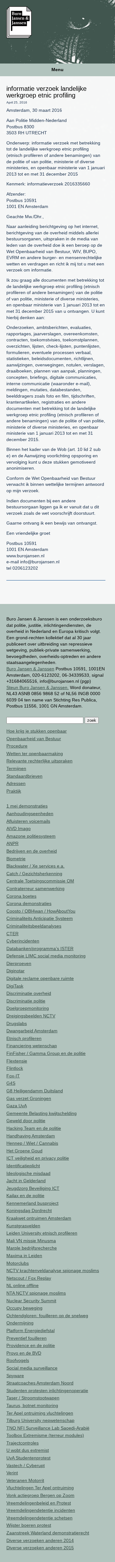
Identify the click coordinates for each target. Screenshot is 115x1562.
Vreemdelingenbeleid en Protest (38, 1502)
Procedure (16, 745)
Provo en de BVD (23, 1353)
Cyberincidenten (22, 940)
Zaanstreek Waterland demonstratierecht (47, 1532)
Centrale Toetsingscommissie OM (40, 880)
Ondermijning (20, 1322)
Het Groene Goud (24, 1150)
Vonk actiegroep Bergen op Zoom (40, 1495)
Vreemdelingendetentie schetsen (39, 1517)
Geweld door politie (25, 1120)
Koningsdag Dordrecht (29, 1210)
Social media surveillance (31, 1368)
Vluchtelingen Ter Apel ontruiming (40, 1487)
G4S (10, 1083)
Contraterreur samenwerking (35, 888)
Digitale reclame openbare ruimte (40, 978)
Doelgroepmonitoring (27, 1008)
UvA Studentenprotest (28, 1457)
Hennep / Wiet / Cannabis (32, 1143)
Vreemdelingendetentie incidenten (40, 1510)
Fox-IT (13, 1075)
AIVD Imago (18, 828)
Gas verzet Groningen (28, 1098)
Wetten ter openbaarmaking (34, 753)
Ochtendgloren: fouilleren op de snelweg (47, 1315)
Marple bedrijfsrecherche (31, 1247)
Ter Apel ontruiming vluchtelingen (39, 1413)
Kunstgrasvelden (23, 1225)
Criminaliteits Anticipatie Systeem (39, 918)
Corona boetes (21, 896)
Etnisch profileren (24, 1038)
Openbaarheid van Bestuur (33, 738)
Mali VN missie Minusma (31, 1240)
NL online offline (22, 1285)
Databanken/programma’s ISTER (39, 948)
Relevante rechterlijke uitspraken (39, 760)
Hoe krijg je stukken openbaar (36, 731)
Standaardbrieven (24, 776)
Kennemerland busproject (32, 1203)
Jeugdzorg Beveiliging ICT (32, 1188)
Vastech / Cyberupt (25, 1465)
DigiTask (14, 986)
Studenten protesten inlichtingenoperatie (47, 1390)
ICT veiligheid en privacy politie (37, 1158)
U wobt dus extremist (27, 1450)
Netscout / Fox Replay (28, 1278)
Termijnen (16, 768)
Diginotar (15, 970)
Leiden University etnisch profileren (41, 1233)
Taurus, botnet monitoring (32, 1405)
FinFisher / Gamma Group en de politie (46, 1053)
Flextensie (16, 1060)
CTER (12, 933)
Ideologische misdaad (28, 1173)
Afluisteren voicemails (28, 821)
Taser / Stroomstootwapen (32, 1397)
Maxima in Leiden (24, 1255)
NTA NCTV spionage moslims (36, 1293)
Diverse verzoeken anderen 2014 (40, 1540)
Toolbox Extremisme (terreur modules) (45, 1435)
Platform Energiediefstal (30, 1330)
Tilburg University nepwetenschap (40, 1420)
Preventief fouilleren (26, 1338)
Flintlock (14, 1068)
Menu (57, 69)
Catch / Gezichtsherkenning (34, 873)
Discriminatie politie (25, 1000)
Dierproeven (18, 963)
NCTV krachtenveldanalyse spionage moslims (52, 1270)
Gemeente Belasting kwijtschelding (41, 1113)
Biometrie (16, 858)
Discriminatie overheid (28, 993)
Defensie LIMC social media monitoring (46, 955)
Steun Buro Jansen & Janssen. (37, 687)
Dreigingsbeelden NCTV (30, 1015)
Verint (12, 1472)
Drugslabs (16, 1023)
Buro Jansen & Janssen (30, 668)
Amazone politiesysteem (31, 836)
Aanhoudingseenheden (29, 813)
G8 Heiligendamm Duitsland (34, 1090)
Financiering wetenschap (31, 1045)
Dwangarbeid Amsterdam (31, 1030)
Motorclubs (17, 1263)
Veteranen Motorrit (25, 1480)
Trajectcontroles (22, 1442)
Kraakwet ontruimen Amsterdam (38, 1218)
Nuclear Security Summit (31, 1300)
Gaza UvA (16, 1105)
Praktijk (13, 791)
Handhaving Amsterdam (30, 1135)
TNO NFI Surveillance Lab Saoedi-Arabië (47, 1428)
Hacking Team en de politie (33, 1128)
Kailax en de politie (25, 1195)
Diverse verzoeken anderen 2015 (40, 1547)
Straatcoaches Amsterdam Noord (39, 1382)
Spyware (15, 1375)
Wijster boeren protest (28, 1525)
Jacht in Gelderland (26, 1180)
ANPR (12, 843)
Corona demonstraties (28, 903)
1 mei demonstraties (27, 805)
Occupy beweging (24, 1308)
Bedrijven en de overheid (31, 851)
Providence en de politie (30, 1345)
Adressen (16, 783)
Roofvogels (17, 1360)
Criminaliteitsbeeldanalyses (33, 925)
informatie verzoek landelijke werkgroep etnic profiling (46, 92)
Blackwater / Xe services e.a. (35, 865)
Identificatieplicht (23, 1165)
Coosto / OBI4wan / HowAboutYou (40, 911)
